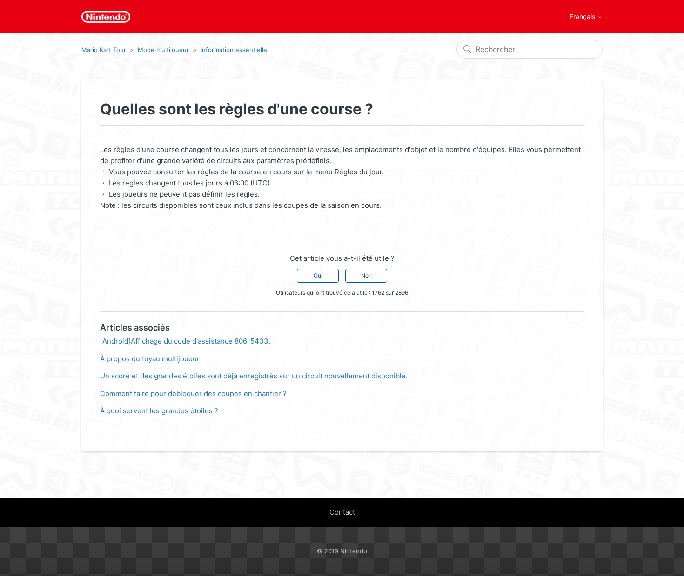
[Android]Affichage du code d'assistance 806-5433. (185, 341)
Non (366, 275)
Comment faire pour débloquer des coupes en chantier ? (193, 393)
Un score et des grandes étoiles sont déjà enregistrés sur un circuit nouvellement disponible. (254, 375)
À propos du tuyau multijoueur (150, 358)
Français (583, 16)
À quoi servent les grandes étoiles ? (159, 410)
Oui (318, 275)
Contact (342, 512)
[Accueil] (105, 17)
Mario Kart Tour (103, 49)
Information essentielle (234, 49)
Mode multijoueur (163, 49)
